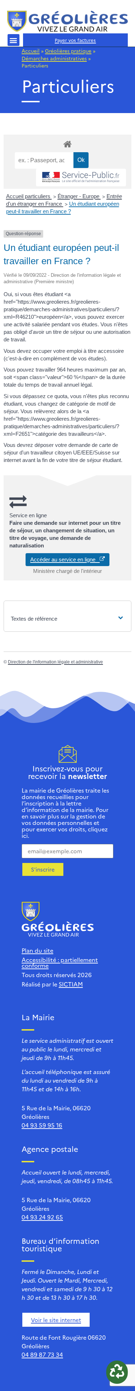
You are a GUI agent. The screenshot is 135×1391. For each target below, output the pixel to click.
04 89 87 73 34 (42, 1354)
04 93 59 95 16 (42, 1125)
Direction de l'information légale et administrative (55, 661)
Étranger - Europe (79, 196)
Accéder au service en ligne (65, 559)
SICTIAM (71, 984)
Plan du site (37, 950)
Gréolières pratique (68, 50)
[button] (13, 40)
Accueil (31, 50)
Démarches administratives (54, 58)
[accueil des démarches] (67, 143)
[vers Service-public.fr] (81, 177)
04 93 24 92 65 (42, 1217)
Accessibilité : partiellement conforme (60, 962)
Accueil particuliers (29, 196)
